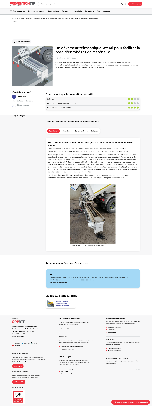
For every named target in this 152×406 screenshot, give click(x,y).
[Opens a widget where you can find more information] (130, 402)
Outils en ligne (65, 357)
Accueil (14, 18)
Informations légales (31, 326)
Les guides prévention (114, 327)
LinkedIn (26, 343)
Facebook (17, 343)
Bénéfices (66, 131)
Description (53, 131)
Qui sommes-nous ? (18, 326)
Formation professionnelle (117, 358)
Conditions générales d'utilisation (22, 329)
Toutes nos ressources (25, 18)
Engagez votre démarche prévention (72, 346)
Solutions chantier (39, 18)
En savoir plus (18, 366)
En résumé (21, 96)
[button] (135, 4)
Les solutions (112, 332)
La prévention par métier (69, 319)
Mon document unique (67, 369)
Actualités (110, 340)
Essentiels (63, 336)
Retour (15, 21)
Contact (35, 329)
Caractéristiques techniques (86, 131)
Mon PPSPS (64, 371)
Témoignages (23, 105)
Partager (21, 116)
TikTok (35, 343)
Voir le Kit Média (19, 382)
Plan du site (30, 331)
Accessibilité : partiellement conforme (23, 334)
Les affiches (111, 329)
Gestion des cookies (18, 336)
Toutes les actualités (114, 348)
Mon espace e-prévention (68, 374)
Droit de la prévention (67, 349)
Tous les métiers (66, 329)
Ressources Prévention (115, 319)
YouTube (17, 345)
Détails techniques (25, 101)
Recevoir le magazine (114, 350)
